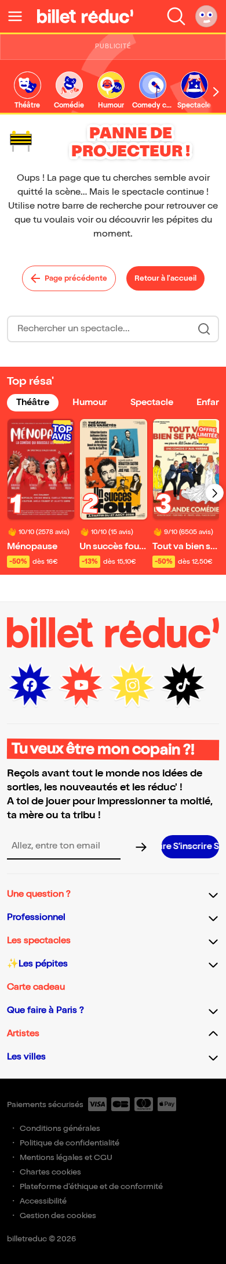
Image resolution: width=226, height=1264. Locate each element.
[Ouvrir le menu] (19, 16)
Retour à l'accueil (165, 278)
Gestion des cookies (58, 1215)
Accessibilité (43, 1201)
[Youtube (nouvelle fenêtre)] (81, 685)
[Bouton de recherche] (204, 328)
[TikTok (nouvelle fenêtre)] (183, 685)
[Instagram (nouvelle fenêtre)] (132, 685)
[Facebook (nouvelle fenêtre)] (30, 685)
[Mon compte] (206, 16)
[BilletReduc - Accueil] (85, 16)
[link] (27, 90)
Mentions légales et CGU (66, 1157)
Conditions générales (60, 1128)
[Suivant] (214, 493)
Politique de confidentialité (69, 1143)
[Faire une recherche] (176, 16)
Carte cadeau (36, 987)
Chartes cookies (50, 1172)
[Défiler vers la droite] (216, 91)
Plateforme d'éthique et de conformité (91, 1186)
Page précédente (76, 278)
